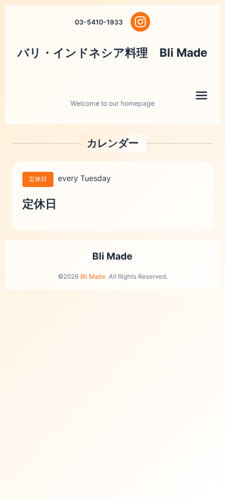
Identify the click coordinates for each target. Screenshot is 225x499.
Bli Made (112, 256)
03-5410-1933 (99, 22)
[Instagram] (140, 22)
